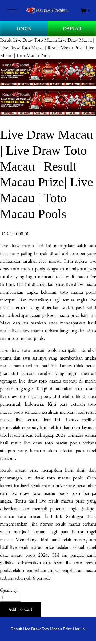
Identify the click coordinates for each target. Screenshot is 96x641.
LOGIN (24, 29)
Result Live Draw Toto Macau (28, 40)
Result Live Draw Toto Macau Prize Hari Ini (48, 629)
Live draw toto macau (22, 350)
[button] (20, 609)
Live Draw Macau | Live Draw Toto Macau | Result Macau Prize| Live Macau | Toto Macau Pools (47, 48)
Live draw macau (17, 246)
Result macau (13, 470)
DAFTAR (72, 29)
